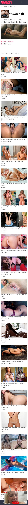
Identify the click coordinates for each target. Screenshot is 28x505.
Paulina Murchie (8, 41)
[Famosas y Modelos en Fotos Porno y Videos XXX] (7, 2)
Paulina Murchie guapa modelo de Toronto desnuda (13, 20)
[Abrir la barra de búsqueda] (21, 2)
